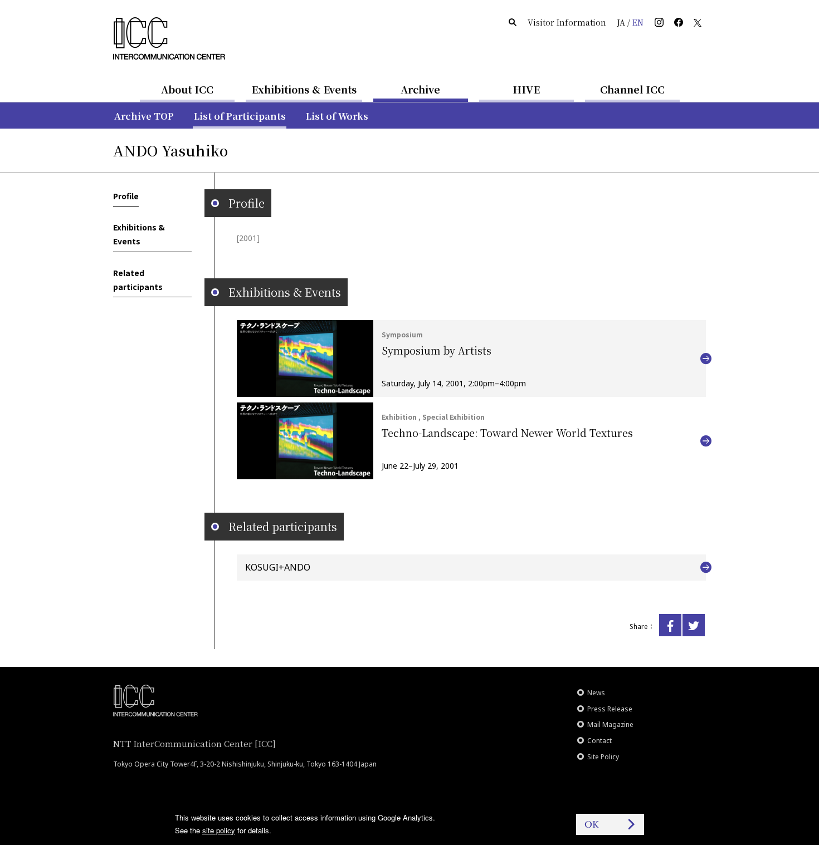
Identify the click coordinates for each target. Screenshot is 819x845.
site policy (218, 830)
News (596, 692)
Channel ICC (632, 89)
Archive (420, 89)
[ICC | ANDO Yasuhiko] (670, 625)
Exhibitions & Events (304, 89)
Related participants (138, 279)
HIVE (526, 89)
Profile (126, 196)
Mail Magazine (610, 724)
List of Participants (240, 116)
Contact (599, 740)
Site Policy (603, 757)
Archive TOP (144, 116)
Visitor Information (567, 22)
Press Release (609, 709)
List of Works (337, 116)
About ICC (187, 89)
